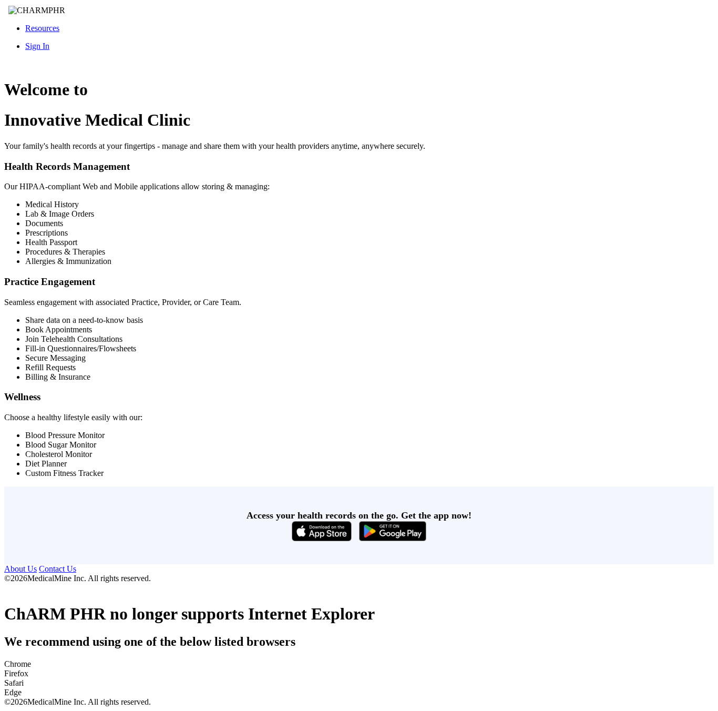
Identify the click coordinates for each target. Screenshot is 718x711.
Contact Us (57, 568)
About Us (20, 568)
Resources (42, 28)
